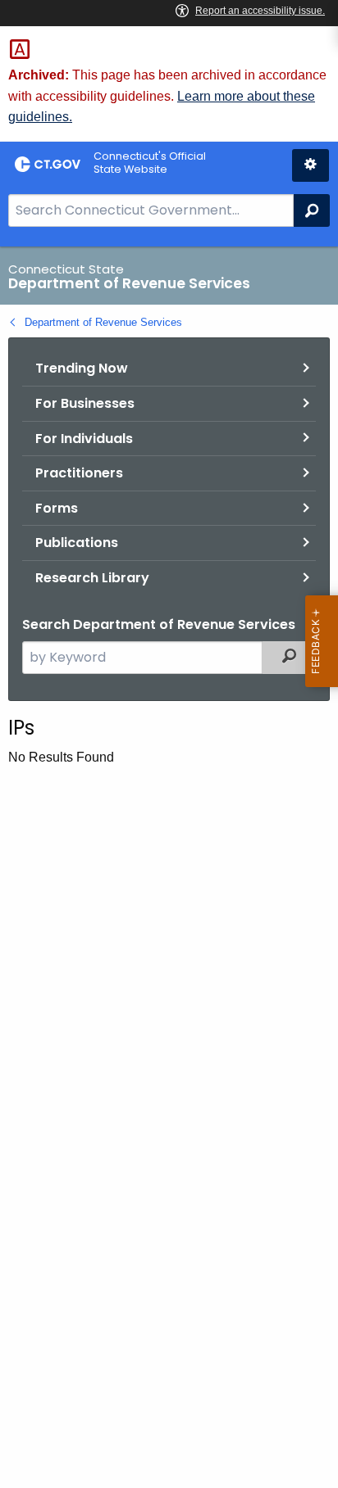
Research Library (92, 577)
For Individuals (84, 438)
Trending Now (81, 368)
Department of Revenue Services (103, 322)
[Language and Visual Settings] (310, 165)
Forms (56, 508)
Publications (76, 542)
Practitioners (79, 473)
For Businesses (85, 403)
